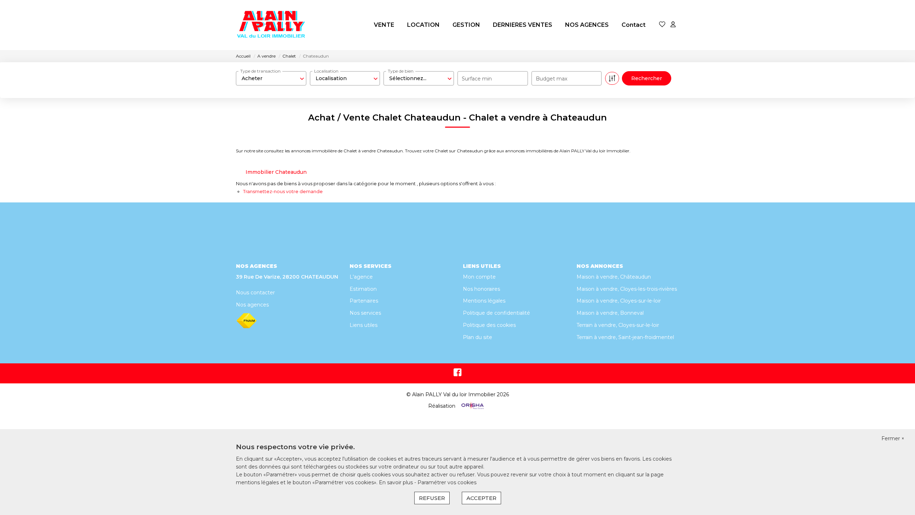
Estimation (363, 289)
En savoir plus (396, 482)
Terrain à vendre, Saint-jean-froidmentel (625, 337)
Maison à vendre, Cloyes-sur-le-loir (619, 301)
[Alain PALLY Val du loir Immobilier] (271, 25)
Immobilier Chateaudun (276, 172)
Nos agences (252, 304)
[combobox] (271, 78)
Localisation (326, 71)
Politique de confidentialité (496, 313)
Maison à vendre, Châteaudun (614, 277)
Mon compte (479, 277)
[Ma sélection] (662, 25)
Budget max (551, 78)
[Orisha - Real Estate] (472, 406)
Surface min (477, 78)
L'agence (361, 277)
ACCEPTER (481, 498)
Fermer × (892, 438)
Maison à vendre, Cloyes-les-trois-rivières (627, 289)
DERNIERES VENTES (522, 24)
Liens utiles (363, 325)
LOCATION (423, 24)
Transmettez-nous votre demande (283, 191)
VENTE (384, 24)
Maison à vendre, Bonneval (610, 313)
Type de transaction (260, 71)
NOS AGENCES (587, 24)
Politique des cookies (489, 325)
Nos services (365, 313)
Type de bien (401, 71)
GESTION (466, 24)
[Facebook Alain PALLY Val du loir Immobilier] (457, 374)
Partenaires (364, 301)
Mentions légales (484, 301)
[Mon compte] (673, 25)
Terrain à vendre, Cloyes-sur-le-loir (618, 325)
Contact (634, 24)
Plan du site (477, 337)
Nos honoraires (481, 289)
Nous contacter (255, 292)
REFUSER (432, 498)
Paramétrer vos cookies (446, 482)
